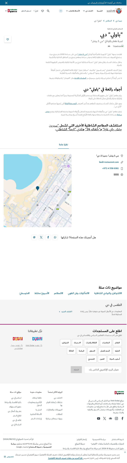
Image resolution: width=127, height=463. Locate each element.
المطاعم (107, 20)
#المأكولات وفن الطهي (76, 293)
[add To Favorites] (7, 39)
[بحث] (48, 10)
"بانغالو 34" (90, 129)
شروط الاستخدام (34, 446)
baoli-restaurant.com (107, 162)
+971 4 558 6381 (108, 168)
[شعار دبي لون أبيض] (117, 393)
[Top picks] (42, 10)
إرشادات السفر (96, 2)
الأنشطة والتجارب (72, 10)
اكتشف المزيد (65, 311)
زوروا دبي (117, 20)
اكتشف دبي (87, 10)
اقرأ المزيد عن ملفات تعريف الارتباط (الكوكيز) (58, 458)
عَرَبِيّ (36, 10)
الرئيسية (98, 10)
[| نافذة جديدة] (114, 418)
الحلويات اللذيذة (78, 78)
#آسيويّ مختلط (40, 293)
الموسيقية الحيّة (69, 103)
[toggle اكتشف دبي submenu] (82, 10)
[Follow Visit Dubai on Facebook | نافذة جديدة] (120, 418)
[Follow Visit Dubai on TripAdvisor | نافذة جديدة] (108, 418)
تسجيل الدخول (26, 10)
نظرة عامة (62, 144)
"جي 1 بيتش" (81, 54)
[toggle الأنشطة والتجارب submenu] (65, 10)
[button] (9, 457)
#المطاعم (56, 293)
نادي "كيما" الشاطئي (67, 129)
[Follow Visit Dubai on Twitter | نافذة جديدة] (102, 418)
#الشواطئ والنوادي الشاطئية (106, 293)
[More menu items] (59, 11)
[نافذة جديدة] (54, 237)
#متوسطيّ (23, 293)
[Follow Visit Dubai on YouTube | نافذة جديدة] (96, 418)
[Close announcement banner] (6, 2)
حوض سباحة (115, 114)
